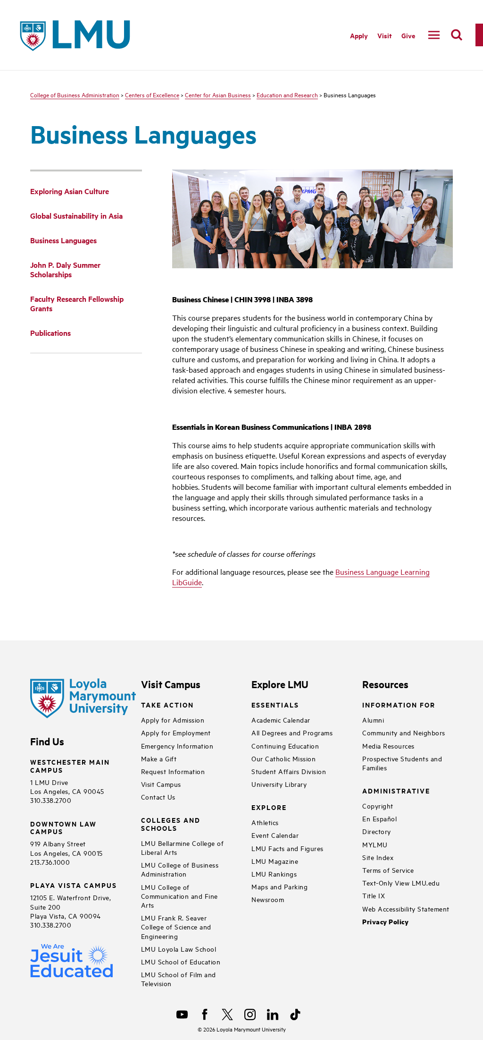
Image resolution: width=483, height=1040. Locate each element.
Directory (376, 831)
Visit (384, 35)
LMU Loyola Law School (179, 948)
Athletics (265, 822)
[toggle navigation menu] (434, 35)
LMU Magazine (274, 860)
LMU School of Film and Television (178, 979)
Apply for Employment (176, 732)
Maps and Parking (279, 886)
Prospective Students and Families (402, 763)
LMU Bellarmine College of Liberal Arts (182, 847)
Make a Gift (159, 758)
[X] (227, 1014)
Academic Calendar (280, 719)
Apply (359, 35)
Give (408, 35)
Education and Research (287, 94)
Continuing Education (285, 745)
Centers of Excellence (152, 94)
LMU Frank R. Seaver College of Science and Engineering (176, 926)
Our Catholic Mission (283, 758)
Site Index (377, 856)
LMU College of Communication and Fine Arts (179, 895)
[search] (456, 35)
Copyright (377, 805)
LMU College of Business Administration (180, 869)
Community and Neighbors (403, 732)
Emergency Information (177, 745)
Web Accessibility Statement (406, 908)
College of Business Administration (74, 94)
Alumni (373, 719)
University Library (279, 783)
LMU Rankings (274, 873)
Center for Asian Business (218, 94)
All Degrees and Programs (292, 732)
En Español (379, 818)
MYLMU (375, 844)
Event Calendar (275, 834)
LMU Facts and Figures (287, 848)
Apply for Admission (173, 719)
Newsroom (267, 899)
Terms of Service (388, 869)
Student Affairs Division (288, 771)
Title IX (373, 895)
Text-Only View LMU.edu (401, 882)
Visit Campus (161, 783)
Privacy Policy (385, 921)
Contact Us (158, 796)
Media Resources (388, 745)
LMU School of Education (181, 961)
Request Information (173, 771)
